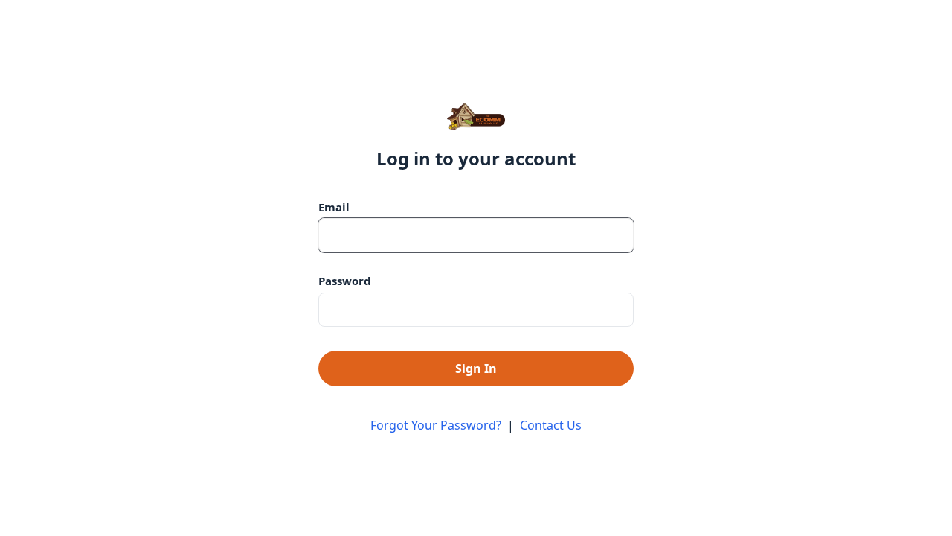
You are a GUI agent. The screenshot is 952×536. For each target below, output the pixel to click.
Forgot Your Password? (435, 425)
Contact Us (551, 425)
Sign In (476, 368)
